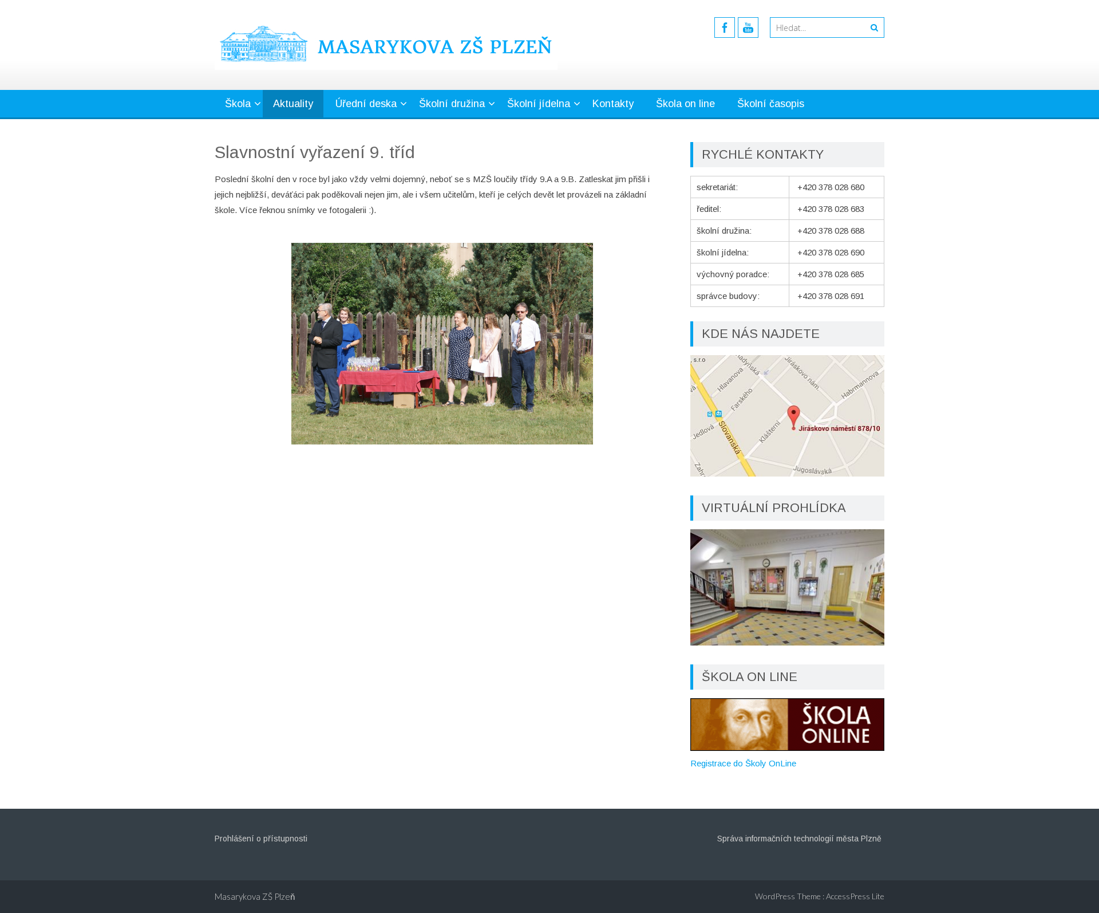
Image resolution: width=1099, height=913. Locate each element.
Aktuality (293, 103)
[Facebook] (724, 27)
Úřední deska (366, 103)
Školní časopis (770, 103)
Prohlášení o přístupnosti (261, 838)
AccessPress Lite (855, 896)
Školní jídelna (538, 103)
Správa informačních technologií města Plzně (799, 838)
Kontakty (613, 103)
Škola (238, 103)
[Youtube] (748, 27)
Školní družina (452, 103)
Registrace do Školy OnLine (743, 763)
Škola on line (685, 103)
